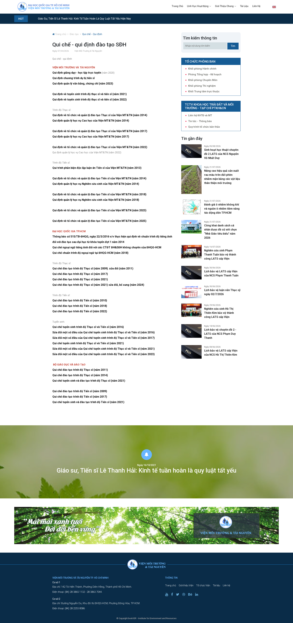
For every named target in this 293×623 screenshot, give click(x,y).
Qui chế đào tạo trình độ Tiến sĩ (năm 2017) (79, 396)
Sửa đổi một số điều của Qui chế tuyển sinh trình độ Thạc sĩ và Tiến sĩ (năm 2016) (103, 332)
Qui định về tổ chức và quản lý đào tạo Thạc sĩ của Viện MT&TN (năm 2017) (99, 131)
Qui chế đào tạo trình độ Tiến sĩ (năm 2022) (79, 311)
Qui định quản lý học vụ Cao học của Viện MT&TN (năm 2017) (90, 136)
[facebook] (173, 594)
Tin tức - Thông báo (200, 121)
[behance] (191, 594)
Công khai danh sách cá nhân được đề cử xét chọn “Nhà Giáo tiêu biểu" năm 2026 (220, 231)
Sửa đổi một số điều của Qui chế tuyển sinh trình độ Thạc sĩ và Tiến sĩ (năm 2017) (103, 337)
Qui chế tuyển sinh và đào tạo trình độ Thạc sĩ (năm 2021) (88, 380)
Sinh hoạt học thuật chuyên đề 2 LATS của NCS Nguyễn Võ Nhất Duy (221, 154)
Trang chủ (177, 6)
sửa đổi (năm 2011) (121, 268)
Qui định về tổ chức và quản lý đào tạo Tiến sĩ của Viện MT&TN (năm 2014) (99, 178)
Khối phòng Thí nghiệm (202, 85)
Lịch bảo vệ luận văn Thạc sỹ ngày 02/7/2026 (222, 292)
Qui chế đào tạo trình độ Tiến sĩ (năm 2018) (79, 306)
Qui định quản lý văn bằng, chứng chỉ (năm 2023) (82, 83)
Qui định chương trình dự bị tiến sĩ (73, 78)
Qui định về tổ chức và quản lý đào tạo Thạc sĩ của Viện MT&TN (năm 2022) (99, 147)
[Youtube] (168, 594)
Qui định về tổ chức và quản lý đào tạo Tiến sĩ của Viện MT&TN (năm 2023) (99, 210)
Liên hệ (256, 6)
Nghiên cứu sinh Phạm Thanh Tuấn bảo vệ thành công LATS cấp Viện (220, 254)
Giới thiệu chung (224, 6)
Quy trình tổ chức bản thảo (204, 126)
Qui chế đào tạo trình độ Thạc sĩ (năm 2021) (80, 279)
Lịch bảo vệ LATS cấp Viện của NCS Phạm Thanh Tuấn (221, 273)
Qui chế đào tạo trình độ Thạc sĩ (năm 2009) (80, 268)
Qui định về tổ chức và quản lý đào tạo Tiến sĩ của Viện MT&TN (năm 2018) (99, 194)
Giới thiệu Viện (186, 585)
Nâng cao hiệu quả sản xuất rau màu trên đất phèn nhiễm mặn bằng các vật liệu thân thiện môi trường (222, 177)
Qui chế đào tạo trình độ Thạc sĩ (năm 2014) (80, 375)
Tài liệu (244, 6)
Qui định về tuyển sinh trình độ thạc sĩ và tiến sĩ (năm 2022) (89, 99)
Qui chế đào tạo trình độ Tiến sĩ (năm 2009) (79, 391)
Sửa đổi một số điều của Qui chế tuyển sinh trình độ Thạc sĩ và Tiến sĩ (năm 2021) (103, 348)
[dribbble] (185, 594)
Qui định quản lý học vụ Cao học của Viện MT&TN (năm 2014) (90, 120)
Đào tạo (74, 34)
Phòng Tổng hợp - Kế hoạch (204, 74)
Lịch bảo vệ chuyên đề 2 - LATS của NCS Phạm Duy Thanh (220, 333)
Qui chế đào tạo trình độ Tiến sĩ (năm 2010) (79, 300)
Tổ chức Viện (203, 585)
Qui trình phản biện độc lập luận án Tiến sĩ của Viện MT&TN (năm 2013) (96, 167)
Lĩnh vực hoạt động (198, 6)
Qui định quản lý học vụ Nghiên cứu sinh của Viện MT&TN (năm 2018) (95, 199)
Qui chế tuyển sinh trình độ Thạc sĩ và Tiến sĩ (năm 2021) (88, 343)
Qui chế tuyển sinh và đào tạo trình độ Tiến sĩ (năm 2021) (88, 402)
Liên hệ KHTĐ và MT (200, 115)
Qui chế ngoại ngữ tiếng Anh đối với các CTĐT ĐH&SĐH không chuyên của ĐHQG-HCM (106, 247)
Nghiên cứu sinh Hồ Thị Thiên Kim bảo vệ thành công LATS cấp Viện (219, 313)
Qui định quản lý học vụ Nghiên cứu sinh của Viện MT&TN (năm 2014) (95, 183)
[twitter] (179, 594)
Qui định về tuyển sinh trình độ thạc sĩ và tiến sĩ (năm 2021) (89, 94)
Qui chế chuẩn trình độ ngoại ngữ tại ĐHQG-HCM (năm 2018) (90, 252)
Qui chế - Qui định (92, 34)
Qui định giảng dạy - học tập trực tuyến (76, 72)
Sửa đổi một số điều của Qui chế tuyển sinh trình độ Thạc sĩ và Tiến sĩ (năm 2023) (103, 354)
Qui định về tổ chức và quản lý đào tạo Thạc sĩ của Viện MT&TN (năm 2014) (99, 115)
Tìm (233, 46)
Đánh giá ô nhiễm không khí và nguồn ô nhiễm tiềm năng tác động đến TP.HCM (222, 208)
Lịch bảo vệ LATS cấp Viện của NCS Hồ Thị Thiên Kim (220, 352)
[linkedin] (198, 594)
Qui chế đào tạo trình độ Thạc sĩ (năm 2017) (80, 274)
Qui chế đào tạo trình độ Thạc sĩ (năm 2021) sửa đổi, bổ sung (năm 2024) (98, 284)
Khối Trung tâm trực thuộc (204, 91)
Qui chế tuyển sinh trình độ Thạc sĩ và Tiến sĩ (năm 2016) (88, 327)
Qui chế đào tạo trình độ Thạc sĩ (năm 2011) (80, 369)
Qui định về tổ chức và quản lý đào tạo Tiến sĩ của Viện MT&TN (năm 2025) (99, 221)
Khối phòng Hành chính (202, 68)
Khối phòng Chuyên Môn (202, 80)
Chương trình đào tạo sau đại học (58, 18)
